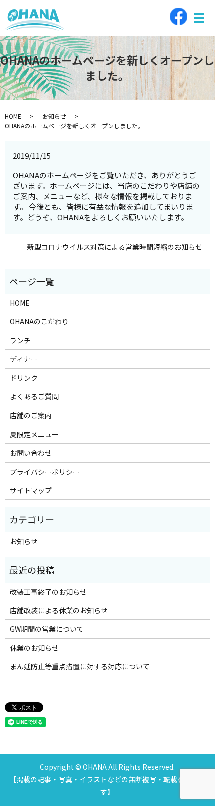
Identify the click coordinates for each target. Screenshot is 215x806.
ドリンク (24, 378)
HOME (13, 116)
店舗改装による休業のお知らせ (59, 610)
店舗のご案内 (31, 415)
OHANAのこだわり (39, 321)
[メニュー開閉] (199, 18)
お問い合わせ (31, 453)
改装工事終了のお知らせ (48, 592)
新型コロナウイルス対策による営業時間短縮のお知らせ (115, 247)
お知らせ (54, 116)
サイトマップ (31, 490)
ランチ (20, 340)
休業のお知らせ (34, 648)
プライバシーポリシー (45, 472)
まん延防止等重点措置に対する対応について (80, 666)
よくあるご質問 (34, 396)
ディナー (24, 359)
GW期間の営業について (47, 629)
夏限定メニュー (34, 434)
